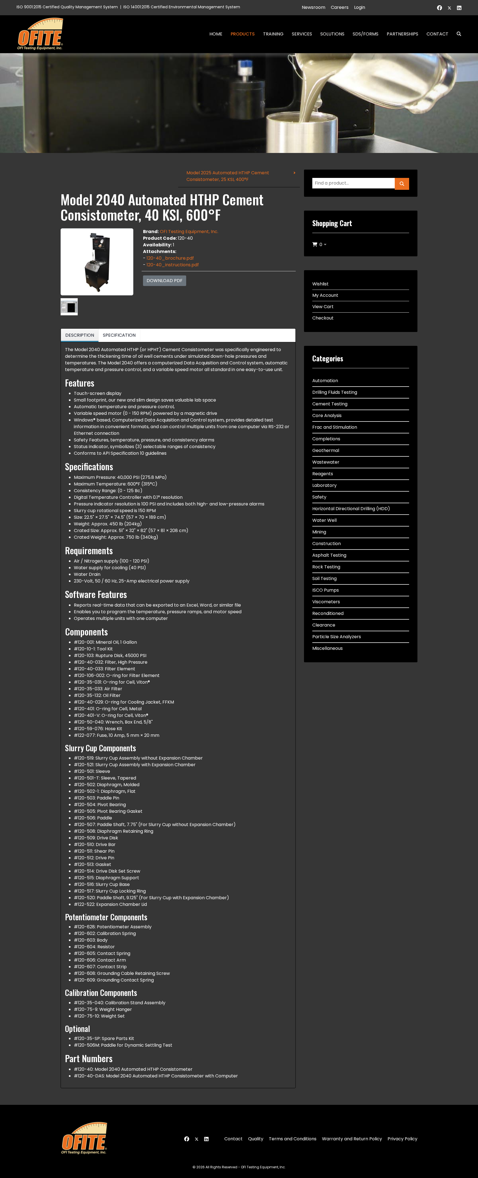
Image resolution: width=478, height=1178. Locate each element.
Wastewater (325, 462)
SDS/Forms (365, 34)
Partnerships (402, 34)
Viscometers (326, 602)
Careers (340, 7)
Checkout (323, 318)
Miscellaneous (327, 648)
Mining (319, 532)
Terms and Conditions (292, 1139)
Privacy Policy (402, 1139)
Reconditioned (328, 613)
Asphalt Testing (329, 555)
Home (215, 34)
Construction (326, 543)
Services (302, 34)
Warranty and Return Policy (352, 1139)
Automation (325, 380)
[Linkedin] (459, 7)
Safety (319, 497)
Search (457, 33)
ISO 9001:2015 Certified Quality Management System (67, 7)
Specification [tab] (119, 335)
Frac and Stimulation (334, 427)
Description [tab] (79, 335)
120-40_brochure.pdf (170, 258)
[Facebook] (439, 7)
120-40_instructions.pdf (173, 265)
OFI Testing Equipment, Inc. (189, 231)
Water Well (324, 520)
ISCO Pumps (325, 590)
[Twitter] (449, 7)
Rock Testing (326, 567)
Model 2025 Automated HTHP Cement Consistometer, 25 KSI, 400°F (227, 176)
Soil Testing (324, 578)
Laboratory (324, 485)
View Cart (323, 306)
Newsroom (313, 7)
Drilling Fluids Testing (334, 392)
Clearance (323, 625)
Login (359, 7)
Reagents (322, 474)
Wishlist (320, 284)
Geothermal (325, 450)
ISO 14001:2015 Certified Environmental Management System (181, 7)
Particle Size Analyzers (336, 636)
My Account (325, 295)
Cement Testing (329, 404)
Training (273, 34)
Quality (255, 1139)
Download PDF (165, 280)
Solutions (332, 34)
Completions (326, 439)
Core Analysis (327, 415)
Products (243, 34)
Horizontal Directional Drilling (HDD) (351, 508)
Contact (437, 34)
